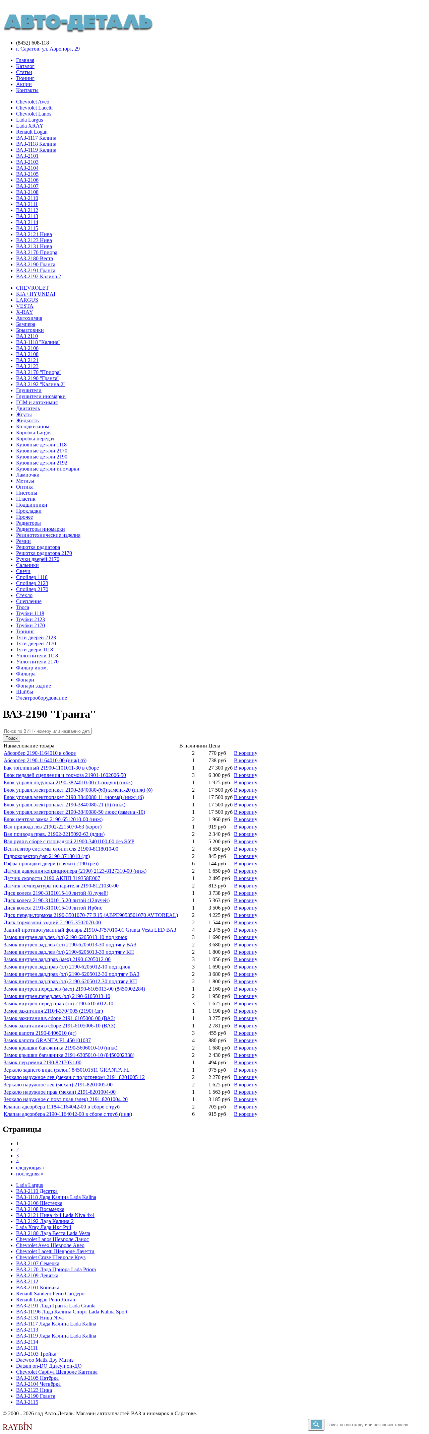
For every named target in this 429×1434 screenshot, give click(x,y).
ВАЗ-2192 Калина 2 (38, 276)
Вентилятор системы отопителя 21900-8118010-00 (61, 849)
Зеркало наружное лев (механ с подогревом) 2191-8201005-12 (74, 1077)
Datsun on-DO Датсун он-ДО (49, 1366)
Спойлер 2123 (32, 583)
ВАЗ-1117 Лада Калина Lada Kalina (56, 1324)
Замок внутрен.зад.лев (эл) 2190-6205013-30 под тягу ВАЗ (70, 944)
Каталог (25, 66)
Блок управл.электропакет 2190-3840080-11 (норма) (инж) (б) (74, 797)
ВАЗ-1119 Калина (36, 150)
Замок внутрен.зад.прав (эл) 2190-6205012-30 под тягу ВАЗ (71, 974)
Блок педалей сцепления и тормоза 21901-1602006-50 (65, 775)
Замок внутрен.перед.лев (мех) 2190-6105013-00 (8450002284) (74, 989)
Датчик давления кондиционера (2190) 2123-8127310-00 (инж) (75, 871)
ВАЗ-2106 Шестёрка (39, 1203)
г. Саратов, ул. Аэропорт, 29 (48, 49)
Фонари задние (33, 686)
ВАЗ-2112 (27, 210)
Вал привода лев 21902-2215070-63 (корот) (53, 827)
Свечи (23, 571)
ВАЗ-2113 (27, 216)
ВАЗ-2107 (27, 186)
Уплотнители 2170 (37, 661)
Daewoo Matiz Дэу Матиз (44, 1360)
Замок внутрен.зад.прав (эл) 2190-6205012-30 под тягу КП (70, 981)
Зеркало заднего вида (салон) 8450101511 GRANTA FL (67, 1070)
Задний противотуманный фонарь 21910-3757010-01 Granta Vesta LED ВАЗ (90, 930)
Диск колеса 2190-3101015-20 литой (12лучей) (57, 900)
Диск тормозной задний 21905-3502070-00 (52, 922)
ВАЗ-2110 (27, 198)
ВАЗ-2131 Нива (34, 246)
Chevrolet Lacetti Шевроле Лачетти (55, 1251)
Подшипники (31, 505)
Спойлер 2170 (32, 589)
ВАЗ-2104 (27, 168)
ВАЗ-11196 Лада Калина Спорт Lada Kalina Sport (71, 1311)
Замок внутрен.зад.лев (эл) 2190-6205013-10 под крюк (65, 937)
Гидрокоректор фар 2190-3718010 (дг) (47, 856)
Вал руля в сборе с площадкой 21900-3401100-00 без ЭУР (69, 841)
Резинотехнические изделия (48, 535)
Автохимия (29, 318)
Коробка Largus (33, 432)
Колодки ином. (33, 426)
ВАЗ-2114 (27, 222)
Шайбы (24, 692)
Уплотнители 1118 (37, 655)
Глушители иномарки (41, 396)
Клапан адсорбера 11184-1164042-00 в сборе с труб (62, 1106)
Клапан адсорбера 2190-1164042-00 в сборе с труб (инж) (68, 1114)
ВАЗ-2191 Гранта (35, 270)
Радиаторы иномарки (40, 529)
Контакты (27, 90)
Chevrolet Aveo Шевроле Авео (50, 1245)
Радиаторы (28, 523)
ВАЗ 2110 (27, 336)
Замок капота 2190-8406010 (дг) (40, 1033)
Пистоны (26, 493)
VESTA (25, 306)
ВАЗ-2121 (27, 360)
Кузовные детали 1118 (41, 444)
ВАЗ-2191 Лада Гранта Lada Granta (56, 1305)
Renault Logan (32, 132)
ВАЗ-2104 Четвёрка (38, 1384)
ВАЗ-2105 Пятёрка (37, 1378)
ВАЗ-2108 (27, 192)
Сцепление (29, 601)
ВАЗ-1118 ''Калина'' (38, 342)
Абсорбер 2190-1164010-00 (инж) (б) (45, 760)
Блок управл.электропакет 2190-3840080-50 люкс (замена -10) (74, 812)
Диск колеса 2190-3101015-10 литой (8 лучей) (56, 893)
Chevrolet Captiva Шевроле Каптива (57, 1372)
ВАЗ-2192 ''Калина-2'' (40, 384)
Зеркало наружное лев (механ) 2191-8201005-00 (58, 1084)
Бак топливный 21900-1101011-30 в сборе (51, 768)
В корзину (245, 753)
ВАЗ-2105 (27, 174)
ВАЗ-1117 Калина (36, 138)
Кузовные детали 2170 (41, 450)
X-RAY (24, 312)
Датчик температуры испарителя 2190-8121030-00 (61, 885)
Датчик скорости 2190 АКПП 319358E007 (52, 878)
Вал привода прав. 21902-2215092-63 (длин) (54, 834)
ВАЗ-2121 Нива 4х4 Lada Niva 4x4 (55, 1215)
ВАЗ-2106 (27, 180)
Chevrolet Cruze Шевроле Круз (50, 1257)
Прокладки (29, 511)
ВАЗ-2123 (27, 366)
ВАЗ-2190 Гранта (35, 264)
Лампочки (28, 475)
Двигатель (28, 408)
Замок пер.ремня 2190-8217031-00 (42, 1062)
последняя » (30, 1173)
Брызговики (30, 330)
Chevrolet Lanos (33, 114)
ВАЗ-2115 (27, 228)
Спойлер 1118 (32, 577)
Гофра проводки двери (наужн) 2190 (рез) (51, 863)
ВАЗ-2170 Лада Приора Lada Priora (56, 1269)
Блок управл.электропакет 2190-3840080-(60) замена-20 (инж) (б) (78, 790)
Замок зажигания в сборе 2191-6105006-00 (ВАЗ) (59, 1018)
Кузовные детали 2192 (41, 462)
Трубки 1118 (30, 613)
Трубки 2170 (30, 625)
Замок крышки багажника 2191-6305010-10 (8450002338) (69, 1055)
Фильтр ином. (32, 667)
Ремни (23, 541)
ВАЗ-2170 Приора (36, 252)
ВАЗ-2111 (27, 204)
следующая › (30, 1167)
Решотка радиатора (38, 547)
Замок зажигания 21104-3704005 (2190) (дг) (53, 1011)
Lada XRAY (30, 126)
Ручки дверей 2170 (37, 559)
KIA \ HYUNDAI (35, 294)
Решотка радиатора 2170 (44, 553)
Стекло (24, 595)
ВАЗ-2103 (27, 162)
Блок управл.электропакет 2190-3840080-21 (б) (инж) (64, 804)
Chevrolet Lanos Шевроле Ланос (52, 1239)
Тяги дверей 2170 (36, 643)
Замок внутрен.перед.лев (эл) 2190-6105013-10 (57, 996)
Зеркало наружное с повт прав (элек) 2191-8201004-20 (66, 1099)
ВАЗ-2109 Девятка (37, 1275)
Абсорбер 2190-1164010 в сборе (40, 753)
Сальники (27, 565)
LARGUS (27, 300)
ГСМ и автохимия (37, 402)
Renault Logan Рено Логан (45, 1299)
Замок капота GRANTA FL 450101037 (47, 1040)
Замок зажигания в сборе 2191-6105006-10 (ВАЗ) (59, 1025)
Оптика (25, 487)
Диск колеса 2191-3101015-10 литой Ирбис (53, 908)
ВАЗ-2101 (27, 156)
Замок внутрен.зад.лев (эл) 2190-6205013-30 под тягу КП (69, 952)
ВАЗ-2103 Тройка (36, 1354)
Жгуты (24, 414)
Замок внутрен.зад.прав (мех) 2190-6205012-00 (57, 959)
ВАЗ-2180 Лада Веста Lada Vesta (53, 1233)
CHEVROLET (32, 288)
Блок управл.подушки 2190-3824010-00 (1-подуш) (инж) (68, 782)
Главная (25, 60)
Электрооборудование (41, 698)
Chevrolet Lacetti (34, 108)
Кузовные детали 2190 (41, 456)
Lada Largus (29, 120)
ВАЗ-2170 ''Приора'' (38, 372)
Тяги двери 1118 (34, 649)
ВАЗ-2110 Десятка (37, 1191)
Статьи (24, 72)
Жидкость (27, 420)
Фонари (25, 680)
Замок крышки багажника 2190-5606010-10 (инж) (60, 1048)
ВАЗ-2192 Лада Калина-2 (45, 1221)
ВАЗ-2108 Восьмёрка (40, 1209)
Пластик (26, 499)
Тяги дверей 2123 (36, 637)
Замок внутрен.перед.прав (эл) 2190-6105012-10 (58, 1003)
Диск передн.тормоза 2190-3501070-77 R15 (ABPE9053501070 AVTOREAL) (91, 915)
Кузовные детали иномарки (47, 469)
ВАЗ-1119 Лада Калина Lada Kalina (56, 1336)
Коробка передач (35, 438)
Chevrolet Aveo (32, 101)
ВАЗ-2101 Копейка (37, 1287)
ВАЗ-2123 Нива (34, 240)
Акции (24, 84)
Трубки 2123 (30, 619)
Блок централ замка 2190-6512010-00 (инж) (53, 819)
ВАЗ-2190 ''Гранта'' (37, 378)
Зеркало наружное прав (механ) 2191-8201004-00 (60, 1092)
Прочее (24, 517)
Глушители (29, 390)
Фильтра (26, 673)
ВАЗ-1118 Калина (36, 144)
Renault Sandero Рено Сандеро (50, 1293)
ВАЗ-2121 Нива (34, 234)
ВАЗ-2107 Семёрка (37, 1263)
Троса (22, 607)
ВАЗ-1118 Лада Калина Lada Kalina (56, 1197)
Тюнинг (25, 78)
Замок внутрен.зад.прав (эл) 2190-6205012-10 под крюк (67, 967)
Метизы (25, 481)
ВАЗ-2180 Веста (34, 258)
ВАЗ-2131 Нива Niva (40, 1317)
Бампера (25, 324)
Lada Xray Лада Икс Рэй (43, 1227)
